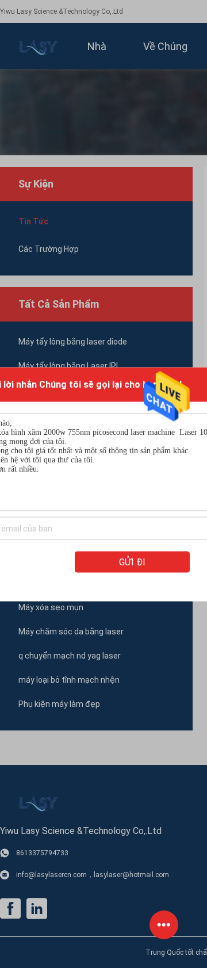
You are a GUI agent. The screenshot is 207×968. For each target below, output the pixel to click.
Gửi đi (132, 561)
